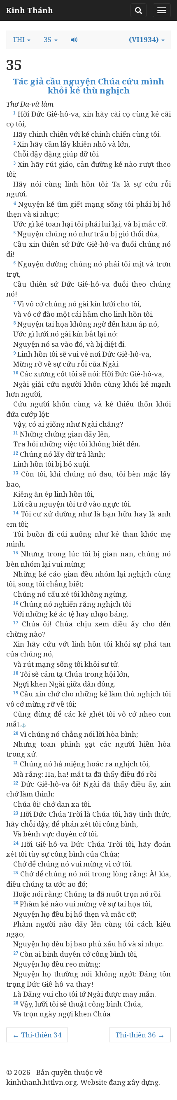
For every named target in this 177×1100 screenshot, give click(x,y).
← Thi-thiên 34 (37, 1034)
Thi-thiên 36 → (140, 1034)
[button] (21, 39)
